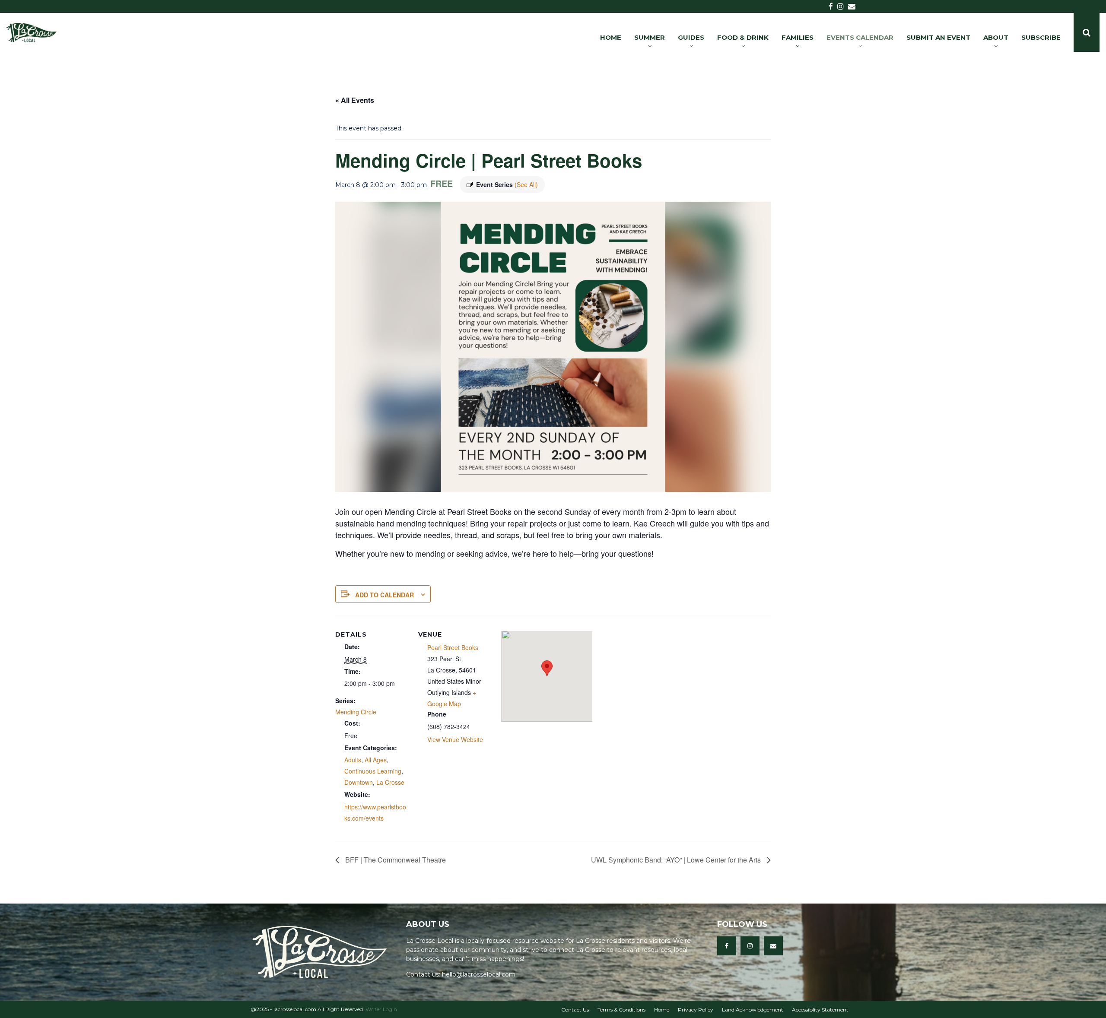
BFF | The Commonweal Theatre (394, 860)
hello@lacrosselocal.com (478, 974)
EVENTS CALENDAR (859, 37)
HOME (610, 37)
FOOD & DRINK (743, 37)
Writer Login (381, 1009)
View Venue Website (455, 739)
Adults (352, 759)
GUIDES (691, 37)
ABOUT (995, 37)
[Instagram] (750, 945)
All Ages (376, 759)
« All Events (354, 100)
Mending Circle (355, 711)
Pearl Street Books (452, 647)
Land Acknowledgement (752, 1009)
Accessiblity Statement (820, 1009)
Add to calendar (384, 594)
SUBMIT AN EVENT (938, 37)
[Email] (773, 945)
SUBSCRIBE (1041, 37)
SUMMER (649, 37)
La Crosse (390, 782)
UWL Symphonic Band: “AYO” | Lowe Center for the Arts (677, 860)
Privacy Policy (695, 1009)
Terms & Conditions (621, 1009)
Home (661, 1009)
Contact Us (575, 1009)
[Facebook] (726, 945)
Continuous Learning (372, 771)
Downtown (358, 782)
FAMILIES (798, 37)
